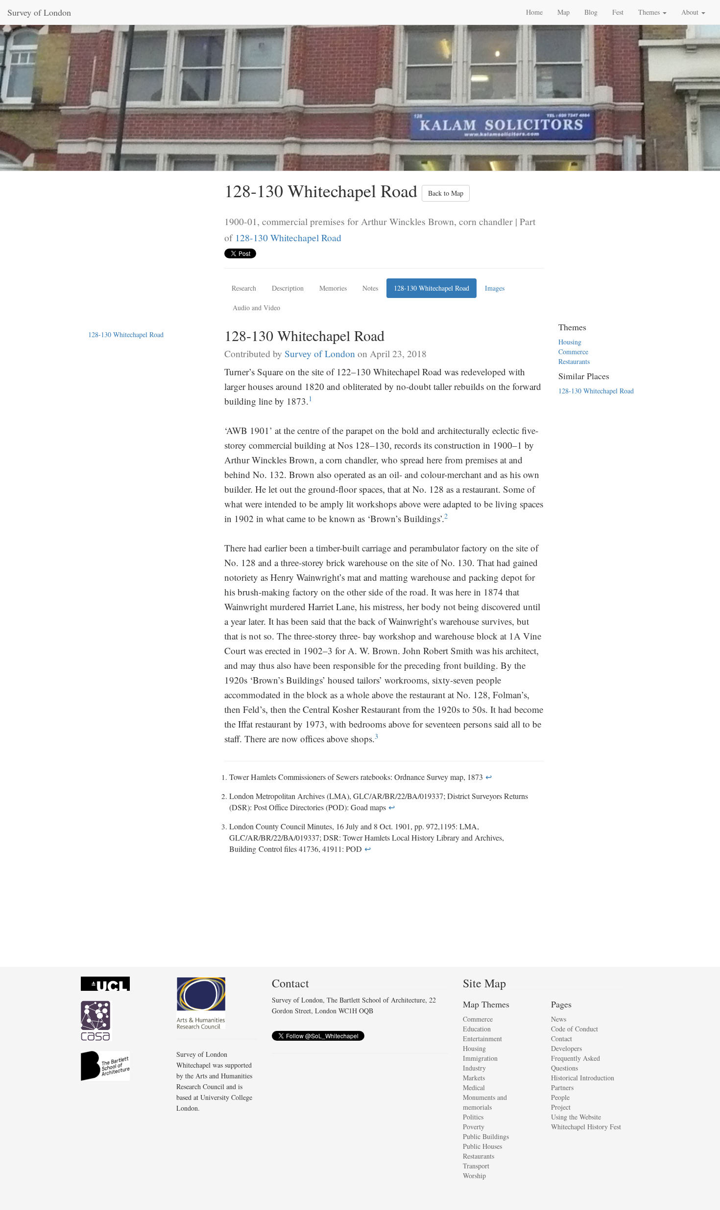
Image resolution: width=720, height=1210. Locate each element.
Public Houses (482, 1146)
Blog (591, 12)
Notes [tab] (370, 288)
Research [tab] (244, 288)
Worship (474, 1175)
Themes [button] (650, 12)
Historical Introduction (582, 1077)
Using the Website (576, 1116)
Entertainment (482, 1038)
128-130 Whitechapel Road (288, 237)
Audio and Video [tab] (256, 307)
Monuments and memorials (485, 1102)
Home (534, 12)
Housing (569, 341)
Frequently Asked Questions (575, 1063)
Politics (473, 1116)
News (558, 1019)
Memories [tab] (333, 288)
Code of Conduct (574, 1028)
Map (563, 12)
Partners (562, 1087)
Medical (474, 1087)
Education (477, 1028)
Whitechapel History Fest (586, 1126)
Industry (474, 1068)
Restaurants (574, 361)
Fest (618, 12)
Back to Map (445, 193)
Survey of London (39, 12)
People (560, 1097)
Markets (474, 1077)
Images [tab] (494, 288)
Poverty (473, 1126)
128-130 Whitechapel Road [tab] (431, 288)
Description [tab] (288, 288)
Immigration (480, 1058)
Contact (561, 1038)
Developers (566, 1048)
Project (561, 1107)
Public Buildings (486, 1136)
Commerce (573, 351)
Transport (476, 1165)
